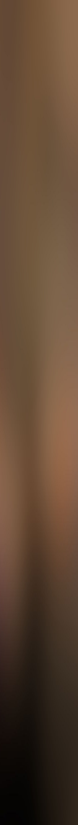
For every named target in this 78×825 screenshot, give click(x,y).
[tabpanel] (39, 587)
